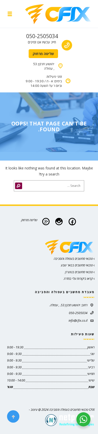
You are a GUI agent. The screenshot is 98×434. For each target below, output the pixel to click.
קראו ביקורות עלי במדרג (78, 278)
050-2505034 (42, 36)
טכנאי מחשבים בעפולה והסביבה (73, 259)
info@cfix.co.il (78, 320)
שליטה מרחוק (43, 53)
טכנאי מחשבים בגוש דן (79, 272)
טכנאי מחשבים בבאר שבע (77, 265)
